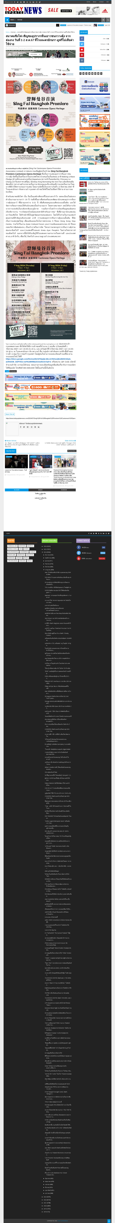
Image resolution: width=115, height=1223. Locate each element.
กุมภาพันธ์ (48, 1190)
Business (30, 546)
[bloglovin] (24, 2)
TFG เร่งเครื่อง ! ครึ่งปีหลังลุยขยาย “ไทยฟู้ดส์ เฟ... (58, 587)
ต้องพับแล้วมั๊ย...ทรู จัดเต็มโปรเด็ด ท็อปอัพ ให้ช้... (58, 1125)
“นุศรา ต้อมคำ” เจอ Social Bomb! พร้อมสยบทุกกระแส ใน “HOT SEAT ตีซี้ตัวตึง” (40, 472)
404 (107, 2)
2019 (45, 1209)
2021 (45, 1203)
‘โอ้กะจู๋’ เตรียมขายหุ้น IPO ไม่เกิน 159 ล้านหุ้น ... (58, 668)
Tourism (32, 552)
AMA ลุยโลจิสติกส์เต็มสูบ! (52, 871)
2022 (45, 1200)
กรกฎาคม (48, 570)
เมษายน (47, 1184)
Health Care (11, 555)
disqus (40, 490)
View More (73, 451)
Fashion (19, 557)
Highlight (94, 178)
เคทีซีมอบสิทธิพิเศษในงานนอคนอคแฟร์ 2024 (57, 1084)
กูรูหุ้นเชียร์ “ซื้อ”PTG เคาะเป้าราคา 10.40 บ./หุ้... (58, 793)
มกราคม (47, 1193)
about (94, 2)
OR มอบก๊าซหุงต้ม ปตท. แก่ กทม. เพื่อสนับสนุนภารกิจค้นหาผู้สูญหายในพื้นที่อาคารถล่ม (98, 246)
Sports (26, 549)
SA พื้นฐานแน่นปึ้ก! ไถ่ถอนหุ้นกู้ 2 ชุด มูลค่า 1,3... (58, 775)
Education (30, 555)
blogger (16, 490)
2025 (45, 549)
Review (20, 20)
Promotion (21, 555)
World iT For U (12, 549)
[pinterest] (20, 2)
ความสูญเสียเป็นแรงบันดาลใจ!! (53, 1053)
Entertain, (30, 48)
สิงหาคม (47, 567)
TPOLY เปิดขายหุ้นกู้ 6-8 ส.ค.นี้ (53, 1102)
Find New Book (12, 560)
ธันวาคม (47, 555)
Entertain (37, 25)
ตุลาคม (47, 561)
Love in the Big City (50, 930)
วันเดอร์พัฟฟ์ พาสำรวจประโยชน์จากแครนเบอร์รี (58, 716)
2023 (45, 1197)
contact (101, 2)
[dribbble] (27, 2)
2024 (45, 552)
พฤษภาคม (48, 1181)
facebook (64, 490)
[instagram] (36, 2)
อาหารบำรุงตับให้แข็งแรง (52, 605)
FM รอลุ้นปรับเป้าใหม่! (51, 772)
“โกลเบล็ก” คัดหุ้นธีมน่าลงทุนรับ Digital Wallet (57, 749)
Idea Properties (13, 552)
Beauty (26, 557)
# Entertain (13, 371)
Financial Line (12, 546)
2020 (45, 1206)
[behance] (33, 2)
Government (24, 552)
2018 (45, 1212)
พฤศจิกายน (48, 558)
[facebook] (14, 2)
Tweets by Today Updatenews (88, 271)
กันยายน (47, 564)
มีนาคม (47, 1187)
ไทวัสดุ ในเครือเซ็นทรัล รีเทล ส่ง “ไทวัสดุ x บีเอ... (58, 1071)
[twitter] (17, 2)
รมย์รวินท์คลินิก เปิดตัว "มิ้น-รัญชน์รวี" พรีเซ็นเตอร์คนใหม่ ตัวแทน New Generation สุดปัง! (99, 218)
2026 (45, 546)
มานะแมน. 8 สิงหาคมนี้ (51, 917)
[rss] (30, 2)
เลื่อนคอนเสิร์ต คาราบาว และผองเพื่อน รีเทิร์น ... (58, 909)
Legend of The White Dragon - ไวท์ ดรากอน (53, 25)
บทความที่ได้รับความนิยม (85, 179)
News (12, 20)
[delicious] (39, 2)
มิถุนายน (47, 1178)
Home (88, 2)
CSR (20, 549)
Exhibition (11, 557)
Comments (105, 178)
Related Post (10, 451)
